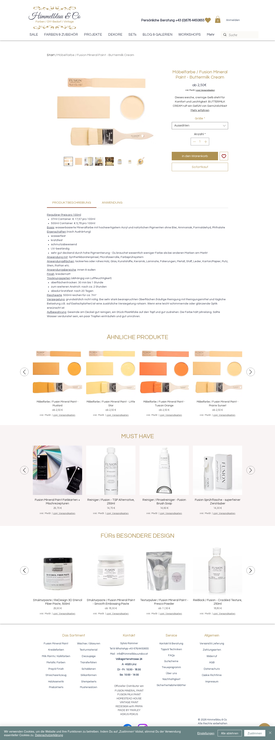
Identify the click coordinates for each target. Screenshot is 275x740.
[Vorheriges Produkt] (24, 372)
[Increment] (206, 141)
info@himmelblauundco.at (132, 653)
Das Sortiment (73, 635)
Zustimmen (255, 733)
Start (51, 55)
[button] (218, 19)
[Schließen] (270, 733)
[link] (71, 202)
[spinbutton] (200, 141)
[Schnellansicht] (57, 372)
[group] (137, 382)
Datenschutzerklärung (49, 735)
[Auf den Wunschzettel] (224, 156)
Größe (200, 118)
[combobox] (200, 125)
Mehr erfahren (200, 110)
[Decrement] (194, 141)
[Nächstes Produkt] (250, 372)
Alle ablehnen (229, 733)
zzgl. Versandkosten (205, 90)
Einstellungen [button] (205, 733)
